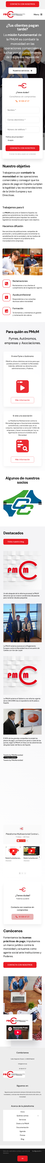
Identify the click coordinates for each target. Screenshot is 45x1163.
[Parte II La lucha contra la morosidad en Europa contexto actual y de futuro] (13, 835)
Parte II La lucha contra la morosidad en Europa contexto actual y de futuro (13, 843)
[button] (4, 495)
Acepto (10, 140)
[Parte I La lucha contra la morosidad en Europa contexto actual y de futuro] (32, 835)
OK (22, 1158)
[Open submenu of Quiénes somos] (38, 1100)
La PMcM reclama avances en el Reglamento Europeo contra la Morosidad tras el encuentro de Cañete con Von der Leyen (21, 633)
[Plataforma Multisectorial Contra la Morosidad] (22, 813)
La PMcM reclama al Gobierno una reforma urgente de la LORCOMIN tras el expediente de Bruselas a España (21, 685)
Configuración (36, 1151)
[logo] (14, 12)
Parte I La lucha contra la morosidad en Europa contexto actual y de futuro (32, 843)
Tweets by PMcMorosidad (13, 740)
